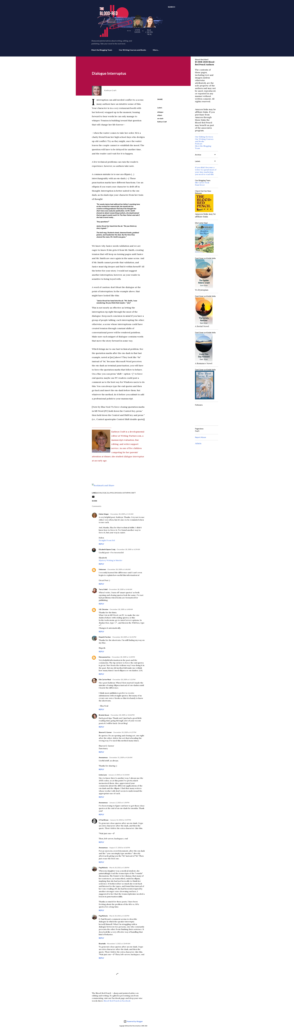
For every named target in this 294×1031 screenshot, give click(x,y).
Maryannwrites (104, 657)
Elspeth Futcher (105, 637)
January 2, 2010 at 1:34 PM (119, 803)
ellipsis (159, 115)
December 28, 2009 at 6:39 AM (128, 549)
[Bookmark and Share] (103, 485)
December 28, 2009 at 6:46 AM (119, 569)
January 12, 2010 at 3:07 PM (120, 820)
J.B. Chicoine (103, 609)
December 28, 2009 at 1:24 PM (123, 657)
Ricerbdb (102, 944)
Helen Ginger (104, 514)
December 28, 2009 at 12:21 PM (124, 637)
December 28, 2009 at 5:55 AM (121, 514)
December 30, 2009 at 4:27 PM (124, 732)
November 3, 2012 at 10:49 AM (118, 944)
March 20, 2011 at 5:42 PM (119, 916)
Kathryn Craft (162, 122)
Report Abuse (200, 437)
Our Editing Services (204, 137)
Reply (101, 544)
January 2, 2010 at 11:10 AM (119, 775)
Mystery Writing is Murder (110, 560)
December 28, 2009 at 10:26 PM (122, 715)
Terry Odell (103, 589)
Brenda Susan (104, 715)
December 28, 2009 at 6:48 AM (121, 609)
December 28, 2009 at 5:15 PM (124, 679)
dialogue (160, 112)
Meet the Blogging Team (101, 50)
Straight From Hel (107, 540)
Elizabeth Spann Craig (107, 549)
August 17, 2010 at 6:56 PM (119, 848)
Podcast (198, 143)
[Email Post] (93, 497)
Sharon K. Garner (105, 732)
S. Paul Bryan (103, 820)
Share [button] (160, 99)
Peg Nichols (103, 868)
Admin (198, 443)
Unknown (102, 569)
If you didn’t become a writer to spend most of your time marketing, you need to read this (205, 170)
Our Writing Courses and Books (132, 50)
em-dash (160, 118)
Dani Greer (200, 185)
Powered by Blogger (134, 1021)
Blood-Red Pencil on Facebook (117, 1001)
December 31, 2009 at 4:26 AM (120, 757)
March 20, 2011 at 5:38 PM (119, 868)
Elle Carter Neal (105, 679)
